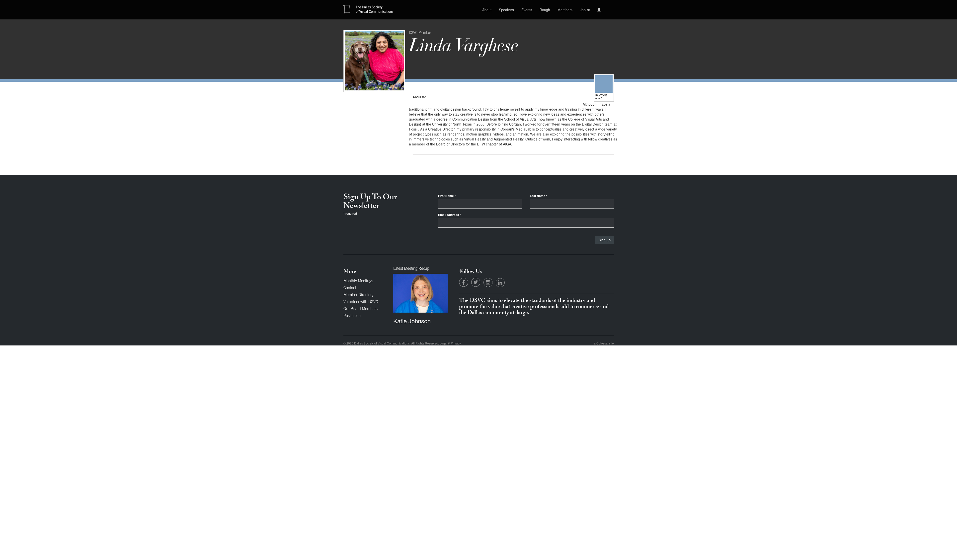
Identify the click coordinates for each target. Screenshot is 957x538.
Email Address (449, 215)
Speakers (506, 9)
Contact (349, 288)
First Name (447, 196)
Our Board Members (360, 309)
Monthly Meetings (358, 281)
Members (565, 9)
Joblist (585, 9)
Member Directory (358, 295)
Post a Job (352, 316)
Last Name (538, 196)
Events (526, 9)
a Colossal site (604, 343)
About (486, 9)
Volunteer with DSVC (360, 302)
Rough (545, 9)
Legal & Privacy (450, 343)
